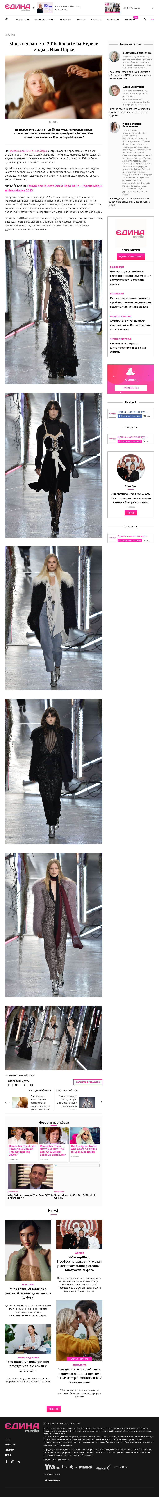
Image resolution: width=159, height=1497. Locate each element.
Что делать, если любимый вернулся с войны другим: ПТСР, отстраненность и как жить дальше (79, 1376)
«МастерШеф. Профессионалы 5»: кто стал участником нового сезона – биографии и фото (79, 1264)
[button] (145, 19)
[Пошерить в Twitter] (16, 1085)
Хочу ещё (53, 1409)
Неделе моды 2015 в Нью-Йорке (28, 151)
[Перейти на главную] (17, 8)
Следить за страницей (131, 416)
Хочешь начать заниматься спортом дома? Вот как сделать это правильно (130, 325)
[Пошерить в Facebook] (9, 1085)
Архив (8, 1455)
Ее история (28, 1284)
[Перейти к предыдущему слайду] (33, 7)
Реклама (9, 1450)
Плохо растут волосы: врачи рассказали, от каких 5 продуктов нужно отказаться (40, 1103)
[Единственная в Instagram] (12, 1461)
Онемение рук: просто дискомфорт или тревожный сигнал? (128, 348)
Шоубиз (79, 1253)
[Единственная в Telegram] (18, 1461)
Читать (130, 513)
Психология (79, 1365)
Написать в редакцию (88, 1082)
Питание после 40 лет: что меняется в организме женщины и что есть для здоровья (129, 112)
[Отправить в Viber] (30, 1085)
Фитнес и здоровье (28, 1357)
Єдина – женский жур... (133, 411)
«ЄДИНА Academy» (131, 8)
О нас (8, 1439)
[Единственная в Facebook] (6, 1461)
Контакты (10, 1444)
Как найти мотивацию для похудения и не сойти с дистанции (28, 1366)
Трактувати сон (131, 388)
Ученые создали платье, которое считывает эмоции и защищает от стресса (67, 1103)
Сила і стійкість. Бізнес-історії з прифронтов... (69, 8)
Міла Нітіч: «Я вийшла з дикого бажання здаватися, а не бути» (28, 1293)
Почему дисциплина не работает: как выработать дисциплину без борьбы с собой (129, 201)
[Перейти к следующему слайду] (152, 7)
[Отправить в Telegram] (24, 1085)
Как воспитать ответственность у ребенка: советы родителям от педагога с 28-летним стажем (130, 302)
